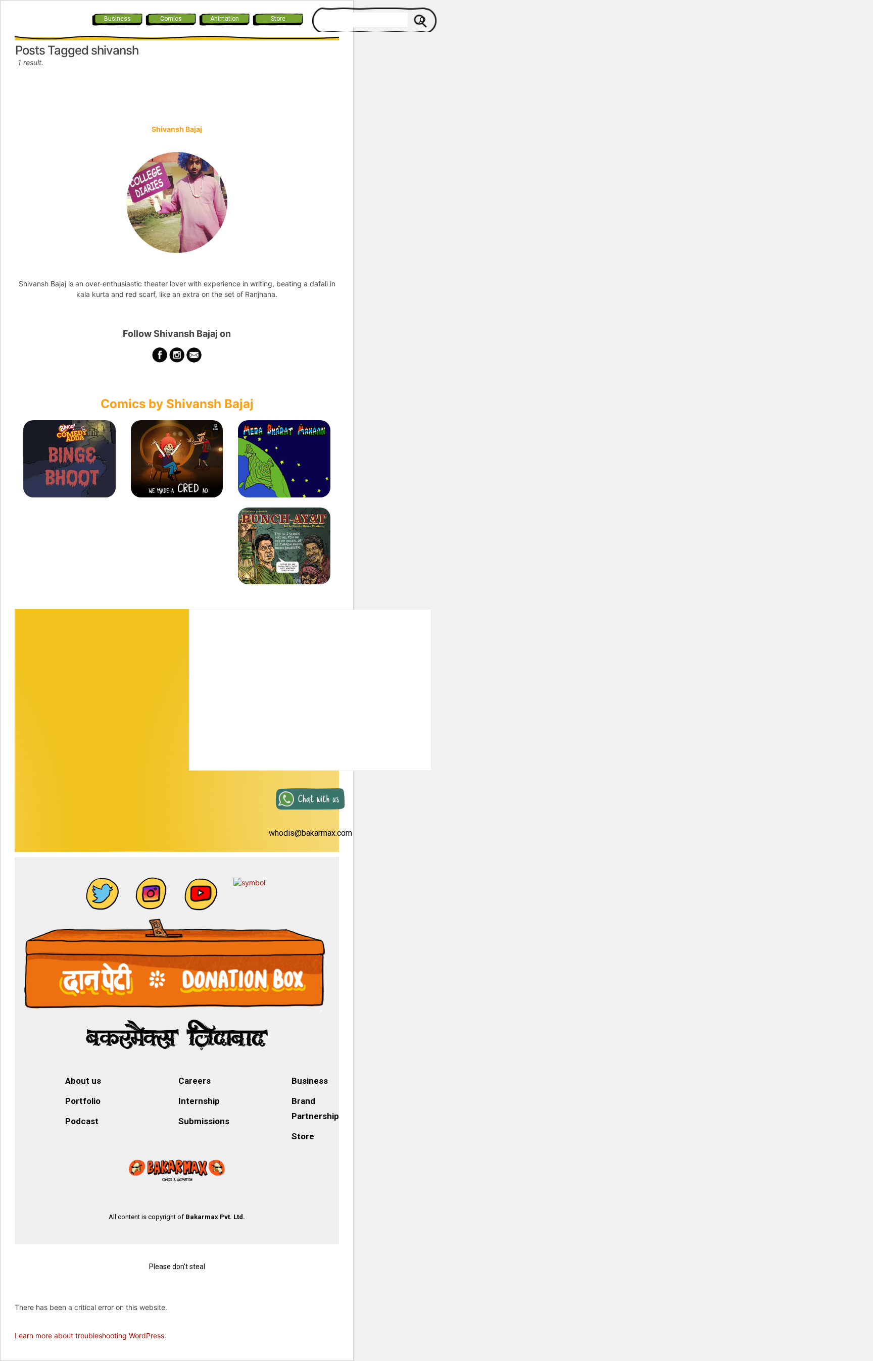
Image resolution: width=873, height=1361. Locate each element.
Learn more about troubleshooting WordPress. (90, 1335)
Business (117, 18)
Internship (199, 1101)
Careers (194, 1081)
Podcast (82, 1121)
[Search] (421, 20)
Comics (171, 18)
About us (83, 1081)
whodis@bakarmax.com (310, 833)
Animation (224, 18)
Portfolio (83, 1101)
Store (278, 18)
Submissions (203, 1121)
